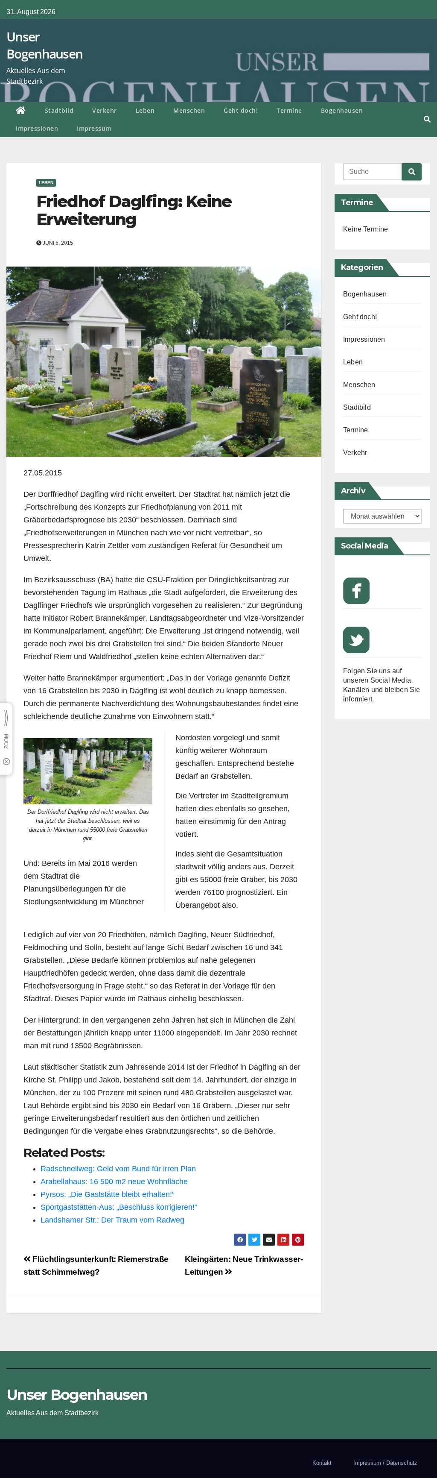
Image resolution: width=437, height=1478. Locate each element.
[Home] (20, 111)
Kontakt (322, 1463)
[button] (427, 119)
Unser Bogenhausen (44, 45)
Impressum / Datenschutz (385, 1463)
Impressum (94, 128)
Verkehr (104, 110)
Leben (145, 110)
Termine (289, 110)
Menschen (189, 110)
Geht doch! (241, 110)
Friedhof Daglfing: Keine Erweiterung (133, 210)
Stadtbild (59, 110)
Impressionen (37, 128)
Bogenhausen (342, 110)
